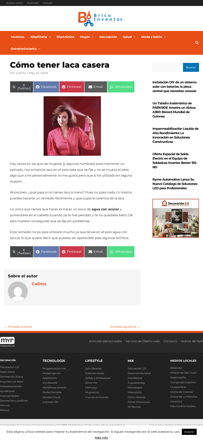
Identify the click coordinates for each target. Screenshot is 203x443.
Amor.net (91, 382)
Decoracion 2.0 (9, 367)
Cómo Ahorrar (137, 397)
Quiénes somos (14, 3)
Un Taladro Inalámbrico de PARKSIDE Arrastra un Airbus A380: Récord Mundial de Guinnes (174, 109)
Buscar (191, 67)
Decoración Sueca (11, 376)
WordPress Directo (54, 387)
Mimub (5, 405)
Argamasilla (178, 377)
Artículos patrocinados (105, 341)
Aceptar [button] (189, 431)
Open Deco (7, 371)
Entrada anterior (18, 327)
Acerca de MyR (192, 341)
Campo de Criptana (183, 382)
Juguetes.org (136, 382)
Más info (101, 438)
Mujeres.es (92, 392)
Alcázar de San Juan (183, 372)
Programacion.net (54, 368)
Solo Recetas (93, 368)
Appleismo (50, 378)
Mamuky (91, 387)
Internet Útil (50, 402)
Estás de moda (94, 373)
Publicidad (32, 3)
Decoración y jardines (14, 400)
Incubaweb (50, 382)
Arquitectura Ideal (11, 381)
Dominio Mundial (139, 373)
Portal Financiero (139, 402)
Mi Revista (134, 406)
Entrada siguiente (125, 327)
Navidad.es (135, 378)
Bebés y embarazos (97, 378)
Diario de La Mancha (183, 396)
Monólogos (135, 387)
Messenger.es (51, 373)
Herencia (176, 401)
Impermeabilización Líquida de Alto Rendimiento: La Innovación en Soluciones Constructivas (175, 135)
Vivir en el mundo (96, 397)
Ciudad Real (178, 387)
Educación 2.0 (137, 368)
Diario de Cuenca (181, 391)
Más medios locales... (183, 406)
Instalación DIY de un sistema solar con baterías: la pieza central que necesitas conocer (174, 86)
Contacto (48, 3)
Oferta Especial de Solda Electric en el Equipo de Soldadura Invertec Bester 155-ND (174, 160)
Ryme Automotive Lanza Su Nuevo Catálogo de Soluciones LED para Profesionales (174, 184)
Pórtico (4, 410)
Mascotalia (135, 392)
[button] (49, 37)
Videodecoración (11, 386)
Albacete (176, 367)
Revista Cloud (51, 397)
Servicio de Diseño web (143, 341)
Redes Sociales (52, 392)
